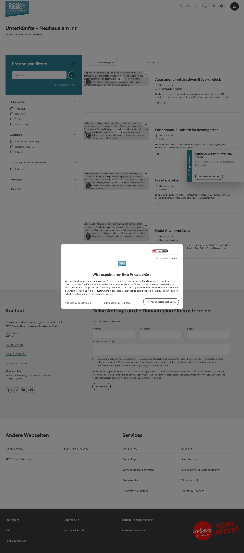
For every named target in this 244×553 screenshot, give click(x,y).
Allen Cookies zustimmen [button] (163, 301)
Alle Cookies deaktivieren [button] (78, 302)
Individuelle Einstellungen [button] (117, 302)
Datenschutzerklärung (167, 257)
